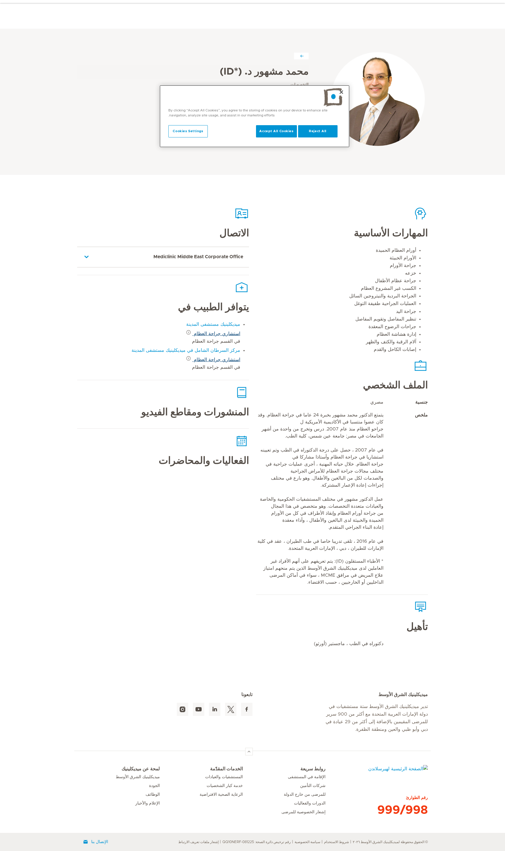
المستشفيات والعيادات (224, 777)
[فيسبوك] (246, 709)
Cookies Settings (188, 131)
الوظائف (153, 795)
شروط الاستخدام (336, 842)
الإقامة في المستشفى (307, 777)
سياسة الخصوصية (307, 842)
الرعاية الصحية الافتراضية (221, 795)
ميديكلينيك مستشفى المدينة (213, 324)
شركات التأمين (313, 786)
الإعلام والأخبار (147, 803)
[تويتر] (230, 709)
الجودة (154, 786)
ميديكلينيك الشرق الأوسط (138, 777)
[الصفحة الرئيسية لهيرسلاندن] (377, 772)
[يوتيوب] (198, 709)
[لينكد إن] (214, 709)
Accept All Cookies (276, 131)
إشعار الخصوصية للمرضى (303, 812)
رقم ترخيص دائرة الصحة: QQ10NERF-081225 (256, 842)
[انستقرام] (182, 709)
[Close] (341, 92)
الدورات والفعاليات (310, 803)
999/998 (402, 810)
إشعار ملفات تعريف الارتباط (198, 842)
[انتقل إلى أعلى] (248, 751)
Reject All (317, 131)
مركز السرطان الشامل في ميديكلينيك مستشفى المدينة (186, 350)
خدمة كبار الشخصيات (225, 786)
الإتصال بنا (99, 842)
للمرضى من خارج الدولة (305, 795)
